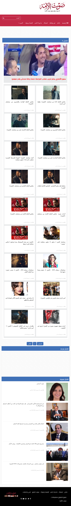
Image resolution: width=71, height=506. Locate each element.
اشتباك (46, 23)
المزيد (21, 23)
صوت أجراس (40, 383)
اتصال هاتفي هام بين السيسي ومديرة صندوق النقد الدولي (28, 423)
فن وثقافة (52, 23)
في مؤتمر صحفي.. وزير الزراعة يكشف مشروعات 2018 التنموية (26, 463)
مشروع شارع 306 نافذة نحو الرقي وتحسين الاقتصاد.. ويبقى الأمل (26, 443)
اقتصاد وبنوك (29, 23)
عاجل (58, 23)
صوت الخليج (35, 492)
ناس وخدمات (27, 492)
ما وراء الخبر (38, 23)
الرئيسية (64, 23)
